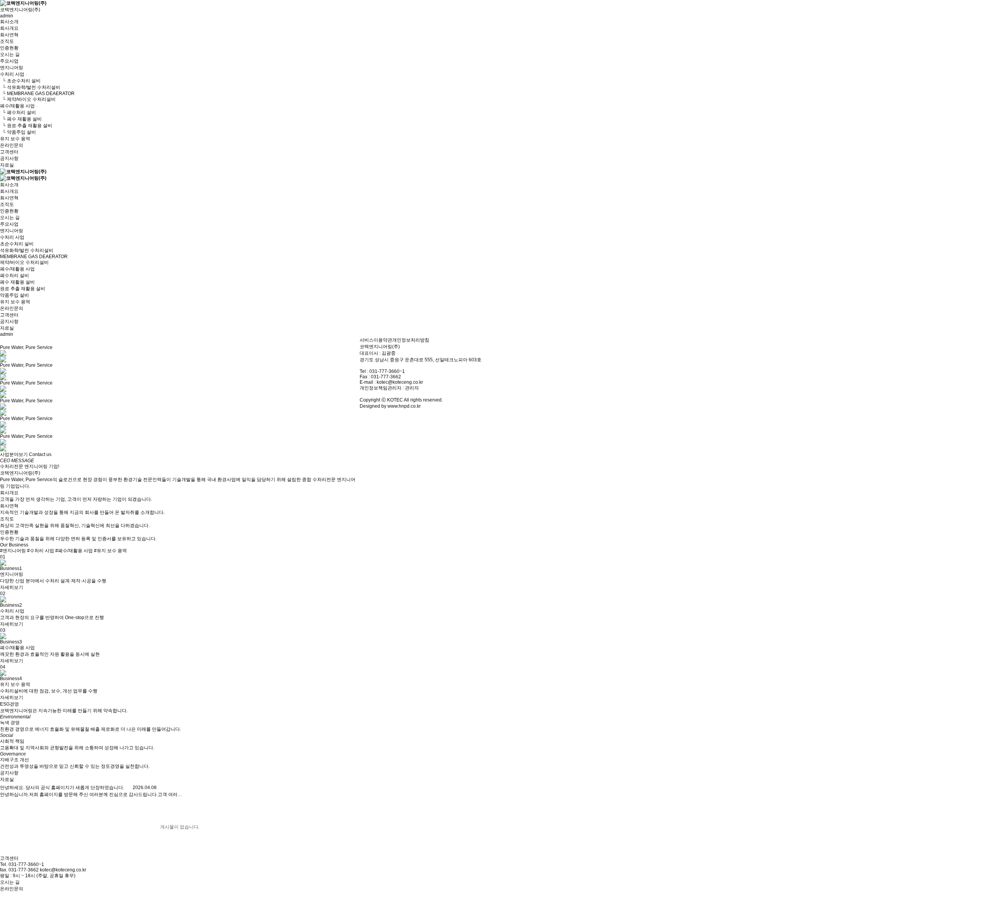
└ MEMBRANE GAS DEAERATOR (37, 93)
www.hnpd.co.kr (404, 406)
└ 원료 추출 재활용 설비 (26, 125)
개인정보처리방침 (410, 340)
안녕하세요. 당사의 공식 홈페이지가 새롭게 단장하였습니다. (62, 787)
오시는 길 (10, 54)
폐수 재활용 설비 (17, 282)
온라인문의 (11, 145)
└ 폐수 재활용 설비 (21, 119)
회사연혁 (9, 34)
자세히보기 (11, 587)
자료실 (7, 165)
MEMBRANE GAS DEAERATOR (34, 256)
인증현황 (9, 48)
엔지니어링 (11, 67)
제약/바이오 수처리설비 (24, 262)
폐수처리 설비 (14, 275)
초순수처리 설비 (17, 244)
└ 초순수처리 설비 (20, 80)
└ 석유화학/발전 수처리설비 (30, 87)
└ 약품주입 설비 (18, 132)
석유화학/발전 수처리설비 (26, 250)
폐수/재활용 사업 (17, 106)
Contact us (40, 454)
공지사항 (9, 158)
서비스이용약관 (376, 340)
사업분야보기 (14, 454)
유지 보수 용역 (15, 138)
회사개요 (9, 28)
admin (6, 16)
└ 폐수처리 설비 (18, 112)
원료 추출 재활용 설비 (22, 288)
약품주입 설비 (14, 295)
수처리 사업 (12, 74)
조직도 (7, 41)
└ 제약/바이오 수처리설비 (28, 99)
